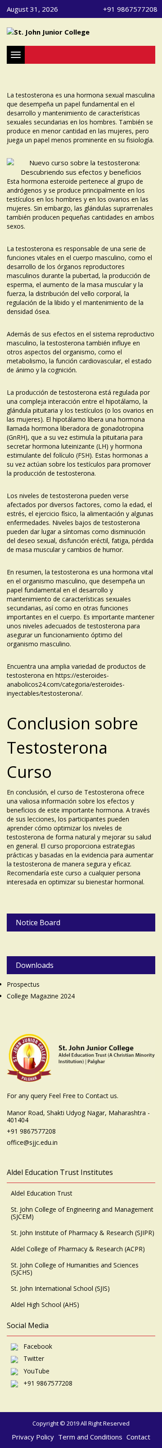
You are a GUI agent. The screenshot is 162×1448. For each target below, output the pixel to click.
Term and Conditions (90, 1436)
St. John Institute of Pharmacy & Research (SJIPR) (82, 1232)
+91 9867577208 (45, 1383)
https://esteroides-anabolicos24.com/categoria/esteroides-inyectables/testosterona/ (66, 684)
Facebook (35, 1347)
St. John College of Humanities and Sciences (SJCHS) (75, 1269)
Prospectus (23, 984)
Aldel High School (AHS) (45, 1304)
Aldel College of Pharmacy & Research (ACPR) (78, 1249)
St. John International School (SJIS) (60, 1288)
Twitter (31, 1359)
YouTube (34, 1371)
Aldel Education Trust (41, 1193)
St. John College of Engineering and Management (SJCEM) (82, 1213)
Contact (138, 1436)
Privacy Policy (33, 1436)
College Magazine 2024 (41, 996)
